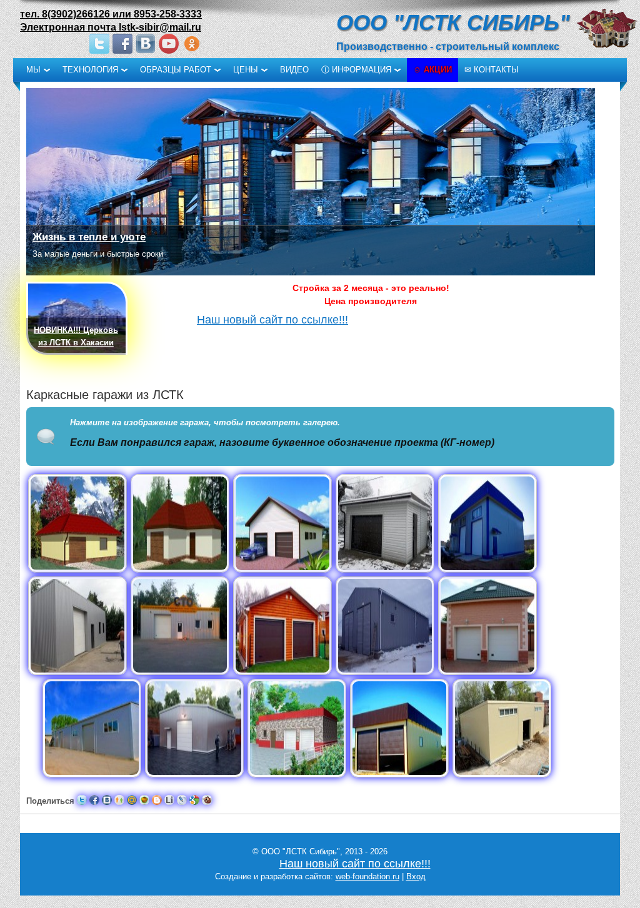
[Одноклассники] (192, 44)
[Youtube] (169, 44)
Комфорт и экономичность (102, 236)
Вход (416, 876)
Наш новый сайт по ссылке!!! (272, 319)
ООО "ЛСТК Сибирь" (453, 22)
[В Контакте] (146, 44)
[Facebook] (122, 44)
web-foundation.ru (367, 876)
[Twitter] (99, 44)
